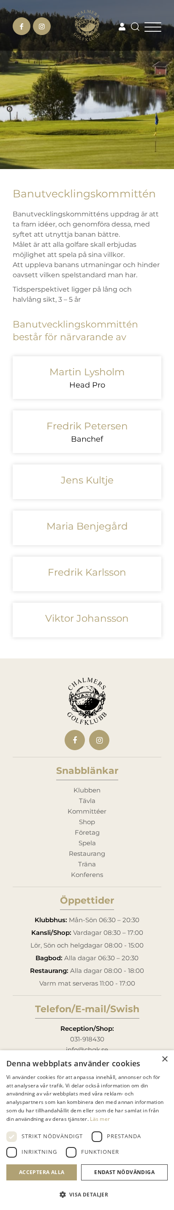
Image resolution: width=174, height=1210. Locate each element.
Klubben (87, 790)
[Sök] (133, 25)
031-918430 (87, 1039)
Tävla (87, 801)
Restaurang (87, 853)
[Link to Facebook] (21, 26)
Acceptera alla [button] (42, 1172)
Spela (87, 843)
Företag (87, 832)
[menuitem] (135, 25)
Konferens (87, 875)
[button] (87, 1194)
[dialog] (87, 1130)
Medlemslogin (122, 26)
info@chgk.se (87, 1050)
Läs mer (100, 1119)
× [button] (164, 1059)
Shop (87, 822)
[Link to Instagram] (42, 26)
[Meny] (152, 25)
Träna (87, 864)
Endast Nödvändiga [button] (124, 1172)
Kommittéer (87, 811)
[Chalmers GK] (87, 25)
